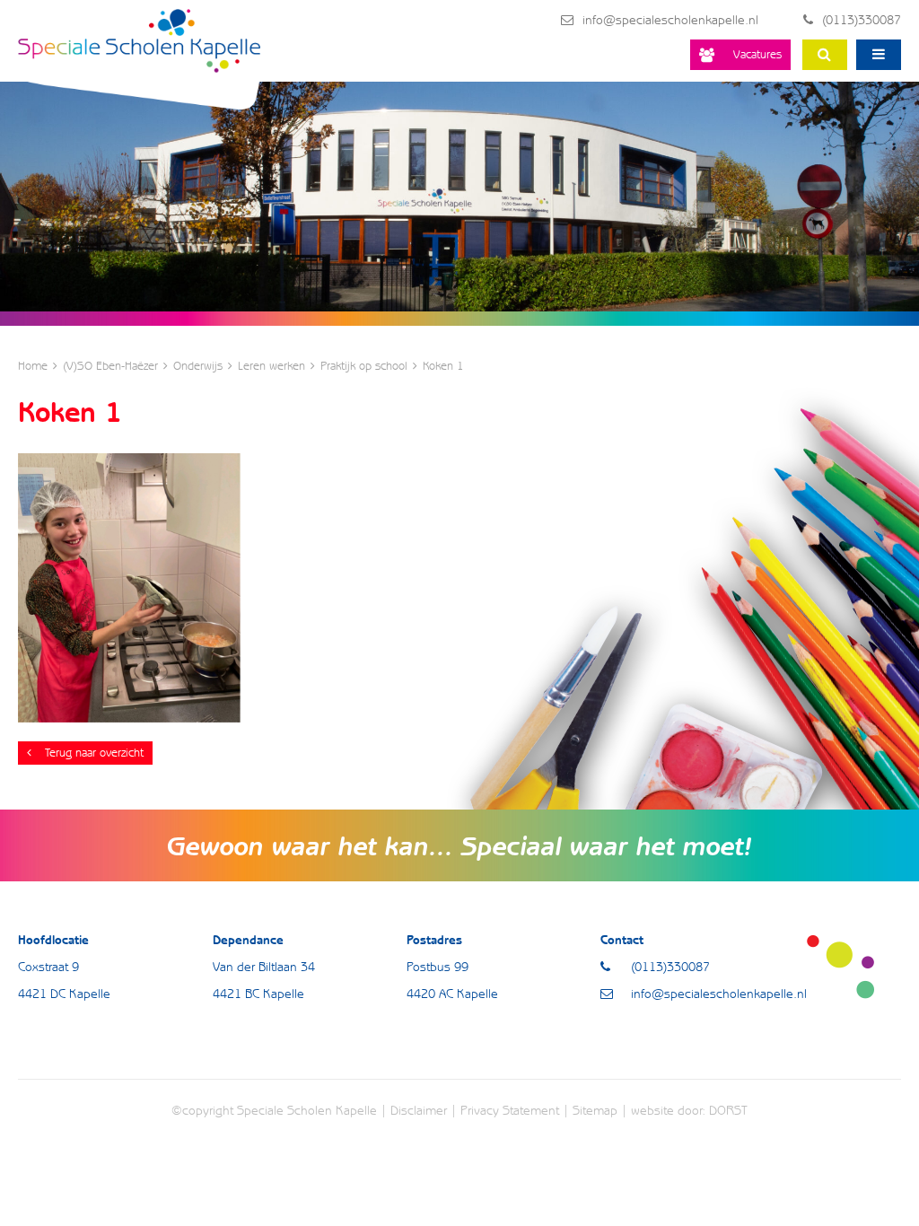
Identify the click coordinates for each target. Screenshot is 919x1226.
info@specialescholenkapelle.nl (670, 20)
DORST (728, 1110)
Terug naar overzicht (94, 752)
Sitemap (595, 1110)
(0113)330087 (861, 20)
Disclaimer (418, 1110)
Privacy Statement (509, 1110)
